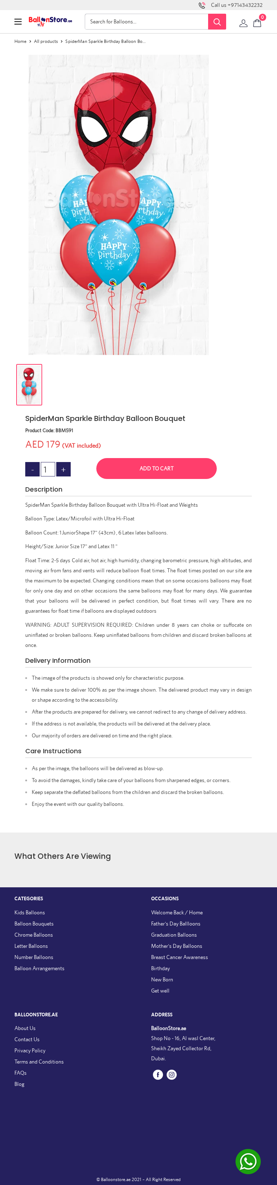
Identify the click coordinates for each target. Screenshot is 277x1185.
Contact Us (27, 1039)
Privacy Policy (29, 1050)
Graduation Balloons (174, 935)
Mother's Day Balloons (176, 946)
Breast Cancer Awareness (179, 957)
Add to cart (157, 468)
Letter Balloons (31, 946)
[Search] (217, 22)
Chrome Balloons (33, 935)
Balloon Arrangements (39, 968)
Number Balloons (33, 957)
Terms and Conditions (39, 1061)
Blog (19, 1084)
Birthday (160, 968)
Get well (160, 991)
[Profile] (243, 21)
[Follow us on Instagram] (172, 1074)
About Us (25, 1028)
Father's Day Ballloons (176, 923)
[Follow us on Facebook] (158, 1074)
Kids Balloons (29, 912)
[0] (257, 21)
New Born (162, 979)
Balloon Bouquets (34, 923)
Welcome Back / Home (177, 912)
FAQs (20, 1073)
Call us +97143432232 (237, 5)
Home (20, 41)
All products (46, 41)
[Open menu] (18, 22)
